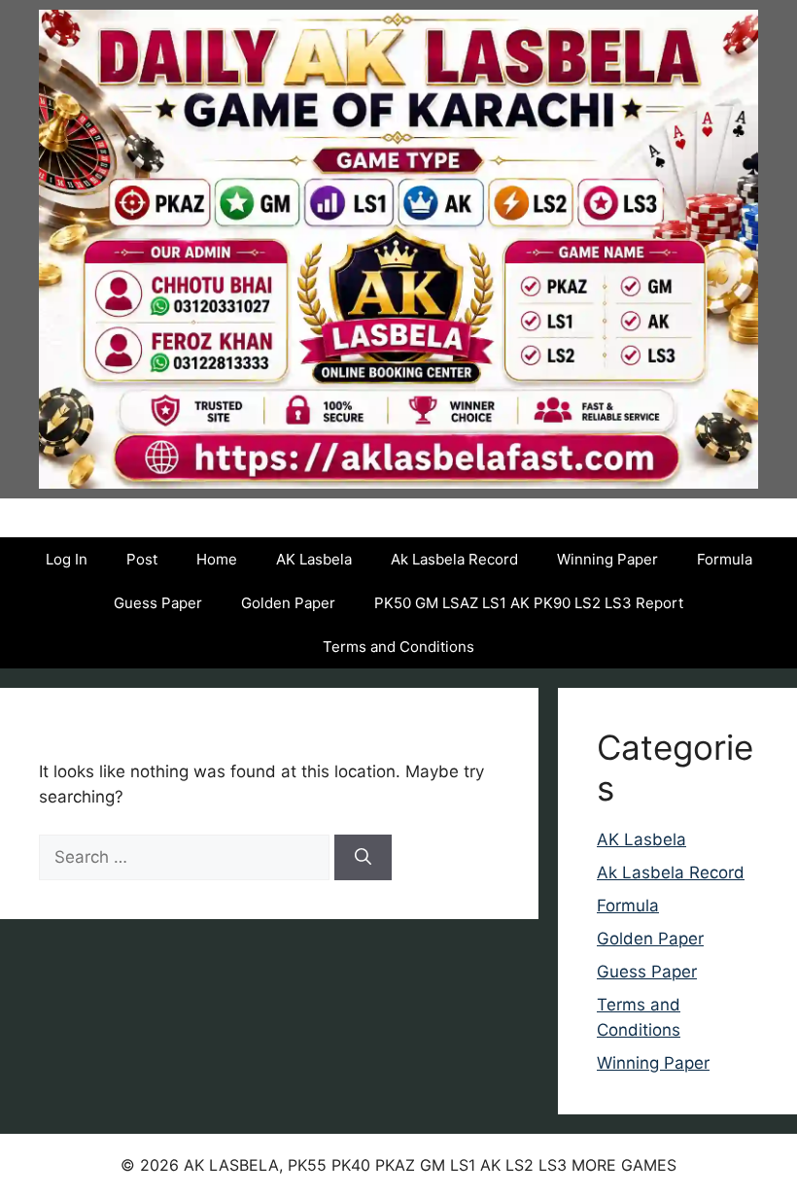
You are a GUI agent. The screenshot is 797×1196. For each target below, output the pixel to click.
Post (141, 559)
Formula (724, 559)
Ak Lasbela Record (454, 559)
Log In (66, 559)
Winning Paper (607, 559)
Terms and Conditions (398, 646)
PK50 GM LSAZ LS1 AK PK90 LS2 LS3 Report (528, 603)
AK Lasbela (314, 559)
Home (216, 559)
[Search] (363, 858)
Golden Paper (288, 603)
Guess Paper (158, 603)
